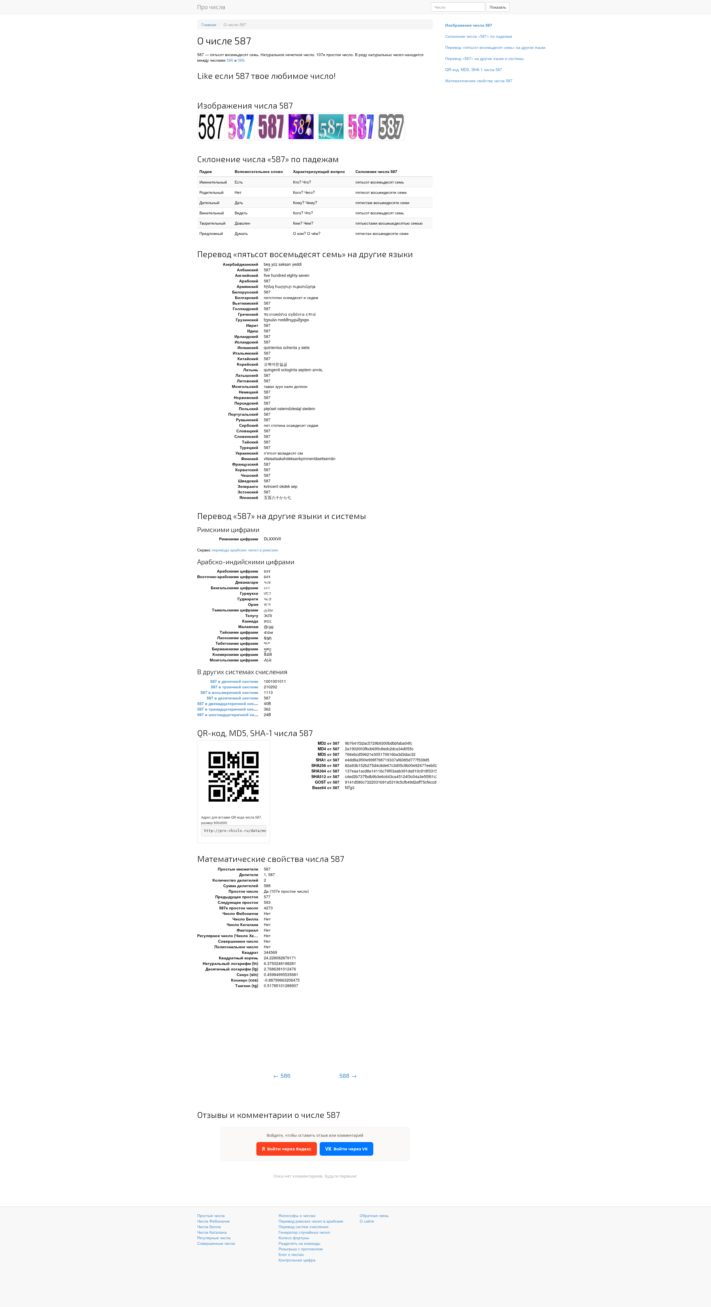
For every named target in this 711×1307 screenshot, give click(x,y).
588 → (348, 1075)
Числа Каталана (212, 1232)
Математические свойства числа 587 (478, 80)
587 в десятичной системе (232, 698)
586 (230, 60)
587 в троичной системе (234, 686)
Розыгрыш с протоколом (301, 1248)
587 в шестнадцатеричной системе (231, 714)
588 (241, 60)
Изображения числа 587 (468, 25)
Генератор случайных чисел (304, 1232)
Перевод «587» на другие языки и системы (484, 58)
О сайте (367, 1221)
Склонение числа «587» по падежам (478, 36)
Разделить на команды (299, 1243)
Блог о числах (291, 1254)
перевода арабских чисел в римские (245, 550)
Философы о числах (297, 1215)
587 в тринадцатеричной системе (230, 709)
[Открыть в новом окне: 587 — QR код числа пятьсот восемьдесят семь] (234, 777)
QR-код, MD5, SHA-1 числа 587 (473, 69)
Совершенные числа (216, 1243)
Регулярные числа (214, 1237)
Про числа (211, 6)
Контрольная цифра (297, 1260)
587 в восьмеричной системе (229, 692)
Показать (498, 7)
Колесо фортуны (294, 1237)
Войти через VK (346, 1149)
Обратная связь (374, 1215)
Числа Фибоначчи (213, 1221)
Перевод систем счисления (304, 1226)
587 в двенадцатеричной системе (230, 703)
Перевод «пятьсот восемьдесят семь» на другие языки (495, 47)
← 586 (282, 1075)
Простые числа (211, 1215)
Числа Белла (209, 1226)
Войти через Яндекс (286, 1149)
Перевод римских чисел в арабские (311, 1221)
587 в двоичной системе (234, 681)
